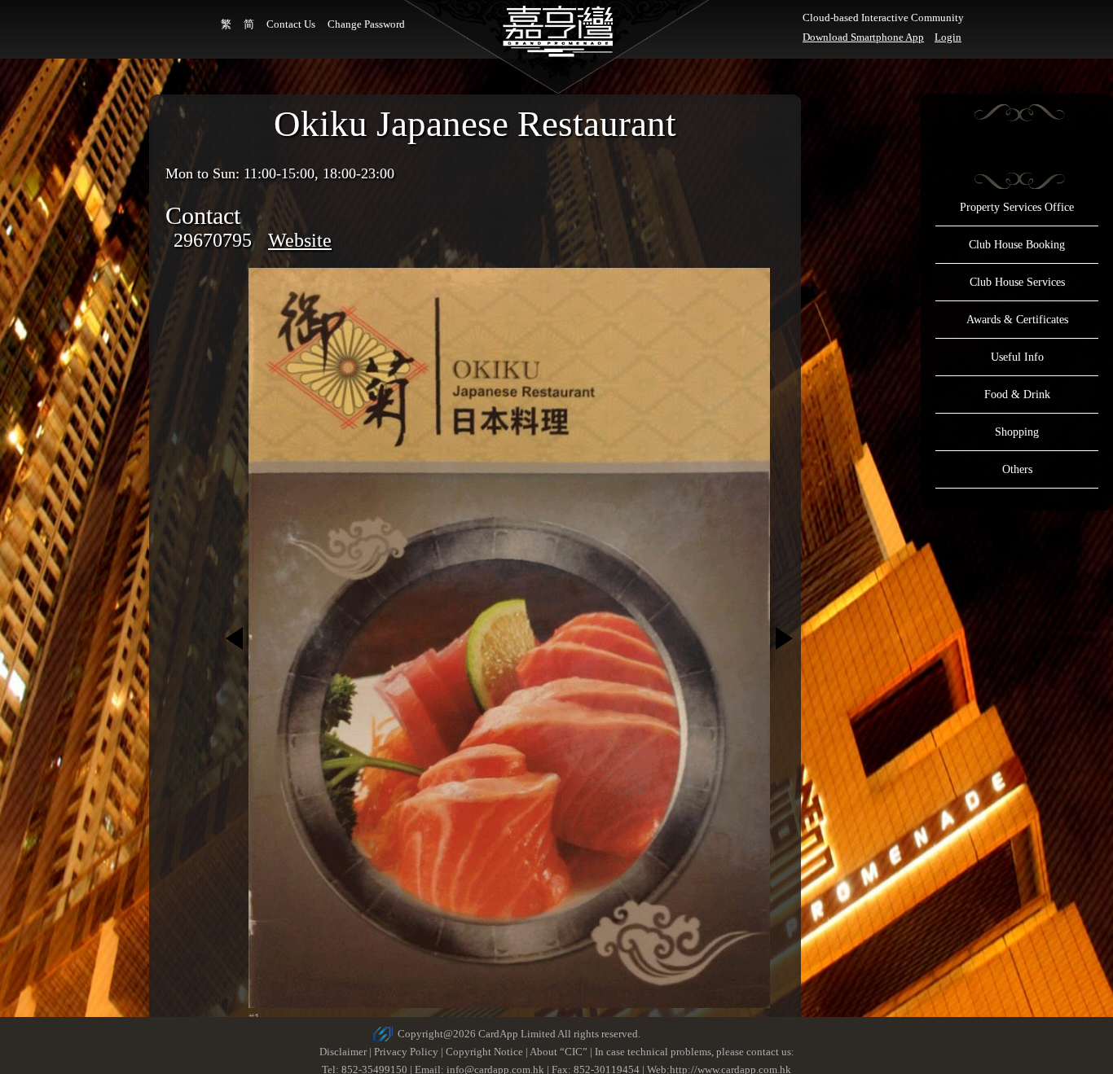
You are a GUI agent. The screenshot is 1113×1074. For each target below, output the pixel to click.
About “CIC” (558, 1052)
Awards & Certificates (1017, 319)
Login (948, 37)
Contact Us (290, 24)
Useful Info (1017, 357)
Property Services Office (1017, 207)
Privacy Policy (406, 1052)
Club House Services (1017, 282)
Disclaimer (343, 1052)
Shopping (1017, 432)
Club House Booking (1017, 245)
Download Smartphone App (863, 37)
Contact (202, 215)
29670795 (213, 240)
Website (300, 240)
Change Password (366, 24)
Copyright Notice (484, 1052)
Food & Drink (1017, 394)
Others (1017, 469)
